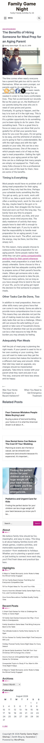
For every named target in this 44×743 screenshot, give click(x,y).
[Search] (39, 18)
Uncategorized (9, 29)
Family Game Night (22, 6)
